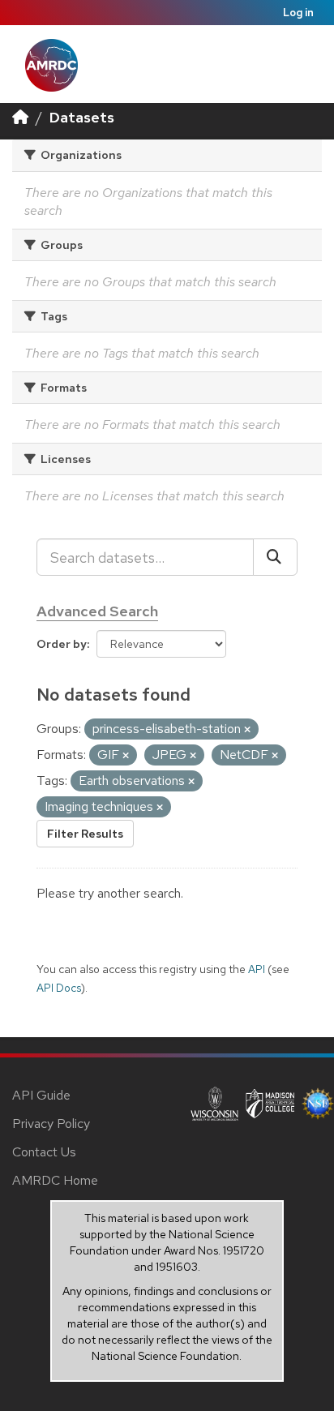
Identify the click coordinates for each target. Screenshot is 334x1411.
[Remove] (247, 730)
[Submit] (275, 557)
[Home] (20, 117)
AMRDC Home (55, 1180)
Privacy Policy (51, 1123)
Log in (298, 12)
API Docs (58, 987)
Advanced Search (97, 611)
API (256, 969)
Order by (61, 644)
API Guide (41, 1095)
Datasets (81, 117)
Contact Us (44, 1151)
